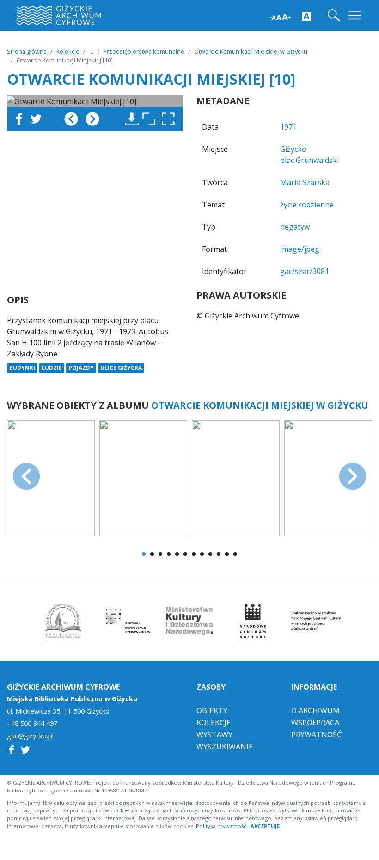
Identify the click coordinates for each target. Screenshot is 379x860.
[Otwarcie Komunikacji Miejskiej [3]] (236, 477)
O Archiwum (315, 710)
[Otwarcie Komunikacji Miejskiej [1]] (51, 477)
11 (227, 554)
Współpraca (315, 722)
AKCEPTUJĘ (265, 826)
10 (218, 554)
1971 (288, 127)
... (91, 51)
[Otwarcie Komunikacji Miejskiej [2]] (143, 477)
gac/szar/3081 (304, 271)
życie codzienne (307, 204)
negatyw (295, 227)
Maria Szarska (305, 182)
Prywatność (316, 734)
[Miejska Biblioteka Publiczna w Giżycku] (63, 621)
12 (235, 554)
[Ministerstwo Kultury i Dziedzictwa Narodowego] (189, 621)
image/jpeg (299, 249)
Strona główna (27, 51)
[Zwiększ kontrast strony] (306, 16)
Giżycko (293, 149)
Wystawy (214, 734)
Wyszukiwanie (224, 746)
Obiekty (211, 710)
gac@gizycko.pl (30, 736)
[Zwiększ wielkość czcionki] (280, 16)
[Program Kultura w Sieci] (316, 621)
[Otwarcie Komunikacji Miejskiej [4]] (328, 477)
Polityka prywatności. (222, 826)
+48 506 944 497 (32, 723)
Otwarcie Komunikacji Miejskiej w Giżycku (250, 51)
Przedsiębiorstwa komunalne (143, 51)
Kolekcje (67, 51)
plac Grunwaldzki (309, 160)
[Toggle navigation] (356, 15)
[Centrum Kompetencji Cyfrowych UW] (126, 621)
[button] (170, 119)
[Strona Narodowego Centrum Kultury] (253, 621)
